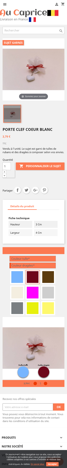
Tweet (26, 190)
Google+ (35, 190)
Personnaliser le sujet (40, 166)
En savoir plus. (37, 464)
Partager (17, 190)
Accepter (52, 464)
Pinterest (44, 190)
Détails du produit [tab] (22, 206)
